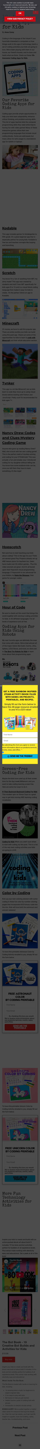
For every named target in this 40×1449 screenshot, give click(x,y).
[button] (1, 686)
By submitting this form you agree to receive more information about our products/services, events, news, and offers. (19, 747)
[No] (35, 12)
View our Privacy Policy (20, 19)
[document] (20, 724)
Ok (20, 13)
